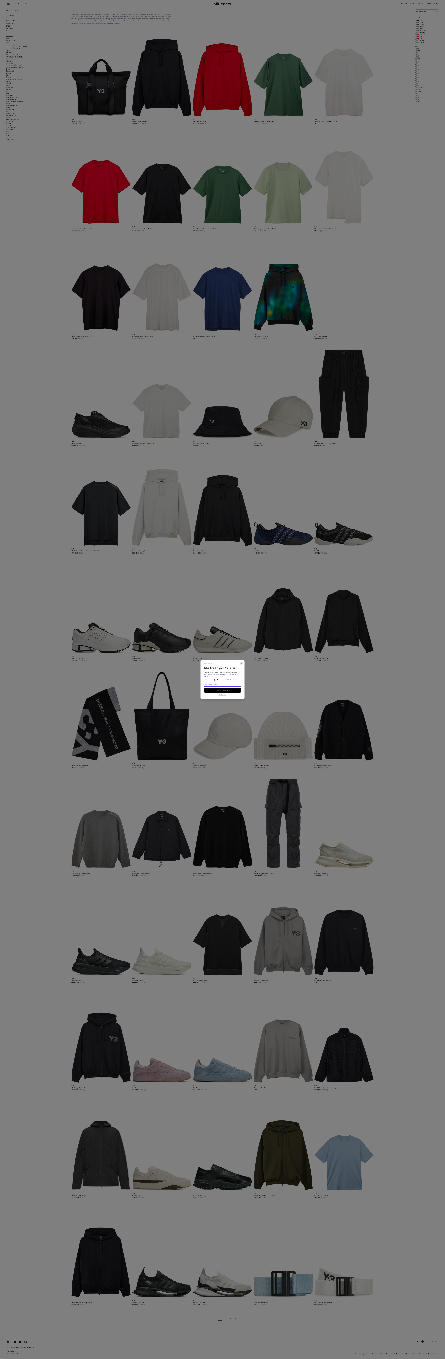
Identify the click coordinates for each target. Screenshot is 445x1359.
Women (228, 680)
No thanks (222, 695)
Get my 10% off (222, 690)
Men (218, 680)
